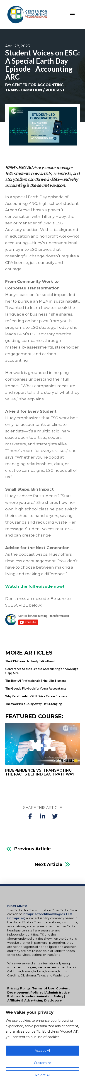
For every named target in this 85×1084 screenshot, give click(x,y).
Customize (42, 1063)
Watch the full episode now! (34, 586)
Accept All (43, 1051)
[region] (42, 1045)
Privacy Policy (18, 988)
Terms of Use (43, 988)
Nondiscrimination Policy (42, 996)
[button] (72, 14)
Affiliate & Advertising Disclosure (34, 1000)
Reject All (42, 1075)
